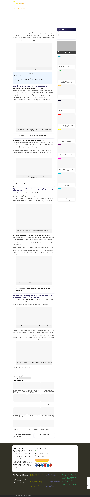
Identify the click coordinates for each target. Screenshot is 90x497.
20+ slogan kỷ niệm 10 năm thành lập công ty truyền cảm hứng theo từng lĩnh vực (69, 486)
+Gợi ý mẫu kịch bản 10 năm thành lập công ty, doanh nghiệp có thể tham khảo (69, 481)
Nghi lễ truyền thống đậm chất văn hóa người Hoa (24, 75)
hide (34, 73)
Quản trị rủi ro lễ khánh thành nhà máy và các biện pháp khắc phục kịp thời (19, 484)
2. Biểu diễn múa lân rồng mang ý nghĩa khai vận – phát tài (27, 78)
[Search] (76, 3)
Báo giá (44, 2)
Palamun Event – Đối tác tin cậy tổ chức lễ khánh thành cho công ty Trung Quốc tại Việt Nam (32, 83)
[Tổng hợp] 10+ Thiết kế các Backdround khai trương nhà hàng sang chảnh (20, 475)
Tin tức (58, 2)
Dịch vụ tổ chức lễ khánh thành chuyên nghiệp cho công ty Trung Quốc (28, 79)
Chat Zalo (88, 482)
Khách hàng (49, 2)
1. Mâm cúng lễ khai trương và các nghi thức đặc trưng (26, 76)
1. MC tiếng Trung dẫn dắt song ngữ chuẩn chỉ (24, 80)
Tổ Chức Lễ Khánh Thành (23, 8)
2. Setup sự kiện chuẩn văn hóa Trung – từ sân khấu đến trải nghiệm (29, 81)
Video (55, 2)
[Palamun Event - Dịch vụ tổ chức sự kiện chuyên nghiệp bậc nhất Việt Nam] (19, 3)
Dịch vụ (39, 2)
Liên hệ (63, 2)
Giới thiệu (34, 2)
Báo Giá (88, 485)
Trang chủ (28, 2)
